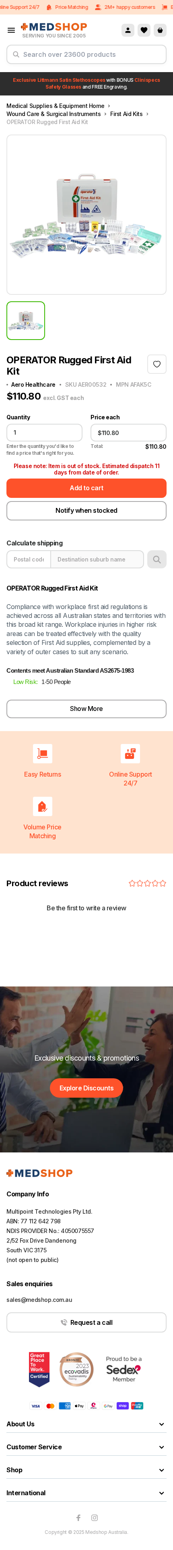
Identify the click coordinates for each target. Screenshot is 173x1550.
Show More (86, 709)
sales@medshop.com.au (39, 1299)
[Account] (128, 30)
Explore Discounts (87, 1088)
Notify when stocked (86, 510)
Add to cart (86, 488)
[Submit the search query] (16, 57)
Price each (105, 417)
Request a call (91, 1322)
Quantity (18, 417)
